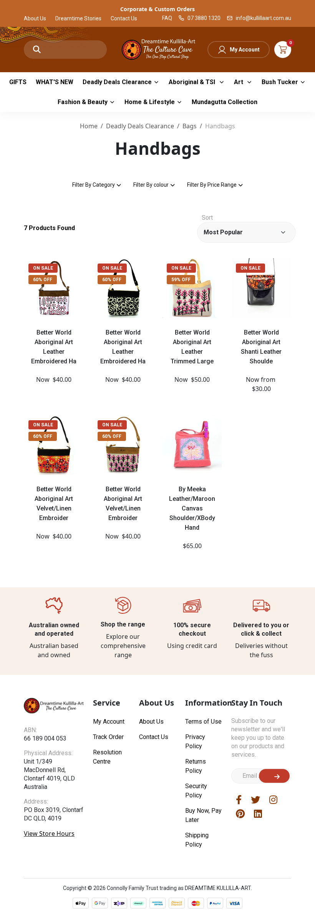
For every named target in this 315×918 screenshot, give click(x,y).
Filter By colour (151, 185)
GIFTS (18, 82)
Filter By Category (93, 185)
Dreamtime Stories (78, 18)
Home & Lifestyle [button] (149, 102)
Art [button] (239, 82)
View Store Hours (49, 833)
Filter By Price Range (212, 185)
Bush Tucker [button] (280, 82)
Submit (274, 776)
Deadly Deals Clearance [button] (117, 82)
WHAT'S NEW (54, 82)
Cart (282, 49)
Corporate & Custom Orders (157, 9)
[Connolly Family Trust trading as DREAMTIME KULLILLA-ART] (157, 48)
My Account (245, 49)
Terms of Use (203, 721)
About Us (35, 18)
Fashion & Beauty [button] (83, 102)
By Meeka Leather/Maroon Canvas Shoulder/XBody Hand (192, 508)
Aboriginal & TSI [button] (193, 82)
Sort (207, 217)
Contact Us (124, 18)
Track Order (108, 737)
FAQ (167, 18)
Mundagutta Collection (224, 102)
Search (37, 49)
